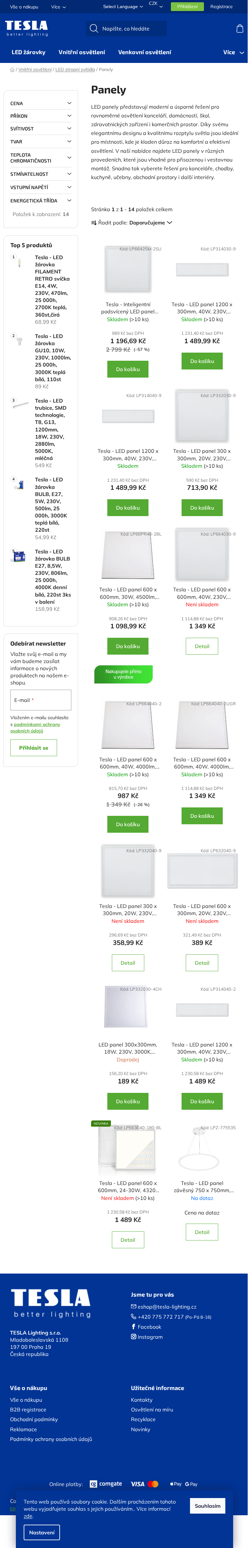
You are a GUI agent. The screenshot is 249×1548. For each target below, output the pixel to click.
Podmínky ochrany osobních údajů (51, 1439)
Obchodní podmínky (34, 1419)
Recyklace (143, 1419)
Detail (202, 646)
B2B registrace (28, 1409)
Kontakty (142, 1400)
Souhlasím (207, 1506)
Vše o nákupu (24, 7)
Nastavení (41, 1532)
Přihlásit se (33, 747)
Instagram (150, 1337)
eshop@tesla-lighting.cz (167, 1306)
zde (28, 1516)
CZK (153, 3)
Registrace (221, 6)
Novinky (140, 1429)
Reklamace (23, 1429)
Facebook (149, 1327)
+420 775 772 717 (161, 1316)
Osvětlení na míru (152, 1409)
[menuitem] (28, 52)
